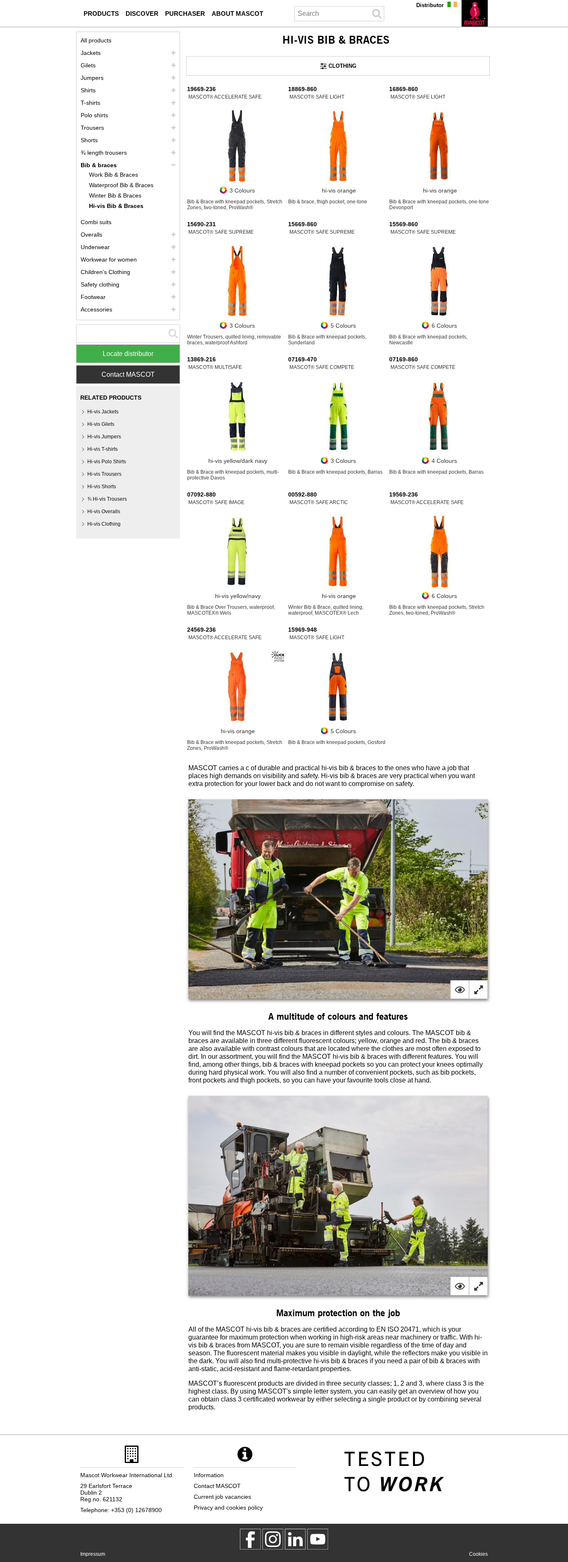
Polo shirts (94, 115)
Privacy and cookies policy (228, 1507)
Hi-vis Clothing (104, 524)
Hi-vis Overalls (103, 511)
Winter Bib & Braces (115, 195)
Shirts (88, 90)
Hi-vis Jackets (103, 412)
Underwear (95, 247)
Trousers (92, 127)
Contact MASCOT (128, 374)
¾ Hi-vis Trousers (107, 499)
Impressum (92, 1554)
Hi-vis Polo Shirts (106, 462)
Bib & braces (99, 165)
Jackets (91, 52)
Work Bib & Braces (113, 174)
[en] (475, 13)
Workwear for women (109, 259)
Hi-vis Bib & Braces (116, 206)
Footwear (93, 297)
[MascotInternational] (317, 1539)
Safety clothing (100, 284)
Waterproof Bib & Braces (121, 185)
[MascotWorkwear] (250, 1539)
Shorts (89, 140)
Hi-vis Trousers (104, 474)
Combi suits (96, 222)
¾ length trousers (104, 152)
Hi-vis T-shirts (102, 449)
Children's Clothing (105, 272)
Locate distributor (128, 353)
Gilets (88, 65)
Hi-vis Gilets (100, 424)
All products (96, 40)
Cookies (478, 1554)
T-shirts (90, 102)
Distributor (430, 5)
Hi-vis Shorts (101, 486)
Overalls (91, 234)
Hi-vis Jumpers (104, 437)
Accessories (96, 309)
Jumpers (92, 77)
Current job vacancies (222, 1496)
